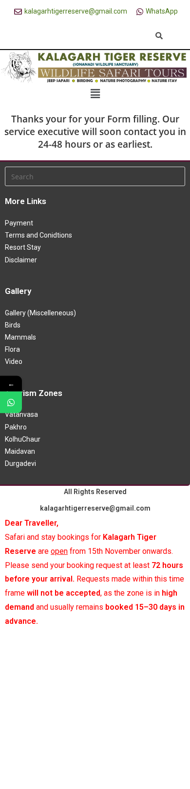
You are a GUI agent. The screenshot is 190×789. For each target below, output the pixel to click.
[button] (95, 93)
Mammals (20, 337)
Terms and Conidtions (38, 235)
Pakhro (16, 427)
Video (13, 361)
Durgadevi (20, 463)
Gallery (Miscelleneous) (40, 313)
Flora (12, 349)
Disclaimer (21, 260)
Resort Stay (23, 247)
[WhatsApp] (11, 402)
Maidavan (20, 451)
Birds (12, 325)
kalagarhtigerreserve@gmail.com (95, 508)
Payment (19, 223)
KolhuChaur (22, 439)
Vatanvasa (21, 414)
